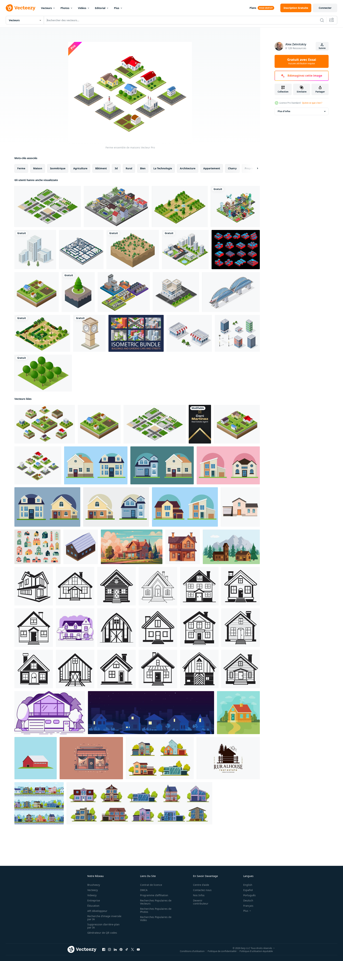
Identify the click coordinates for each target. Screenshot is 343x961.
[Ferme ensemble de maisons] (47, 206)
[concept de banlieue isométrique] (116, 206)
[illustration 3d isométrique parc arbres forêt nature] (43, 373)
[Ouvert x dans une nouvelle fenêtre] (132, 949)
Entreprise (93, 900)
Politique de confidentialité (222, 951)
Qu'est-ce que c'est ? (312, 102)
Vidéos (82, 8)
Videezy (92, 895)
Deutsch (248, 900)
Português (249, 895)
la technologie (162, 168)
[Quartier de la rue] (176, 292)
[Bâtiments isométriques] (81, 249)
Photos (64, 8)
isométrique (57, 168)
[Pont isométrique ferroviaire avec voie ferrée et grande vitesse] (231, 292)
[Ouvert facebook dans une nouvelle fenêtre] (103, 949)
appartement (211, 168)
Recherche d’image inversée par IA (104, 917)
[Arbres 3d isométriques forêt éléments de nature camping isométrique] (180, 206)
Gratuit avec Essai (301, 61)
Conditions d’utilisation (192, 951)
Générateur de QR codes (102, 932)
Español (248, 890)
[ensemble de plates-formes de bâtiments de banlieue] (124, 292)
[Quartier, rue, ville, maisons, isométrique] (189, 333)
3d (116, 168)
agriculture (80, 168)
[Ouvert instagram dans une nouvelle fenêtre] (109, 949)
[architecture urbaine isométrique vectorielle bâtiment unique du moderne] (35, 249)
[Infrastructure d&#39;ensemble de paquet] (136, 333)
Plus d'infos (284, 111)
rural (129, 168)
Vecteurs (46, 8)
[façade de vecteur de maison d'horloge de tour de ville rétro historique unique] (89, 333)
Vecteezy (92, 890)
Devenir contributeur (200, 902)
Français (248, 905)
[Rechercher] (322, 20)
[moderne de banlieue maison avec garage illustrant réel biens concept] (240, 507)
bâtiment (101, 168)
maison (37, 168)
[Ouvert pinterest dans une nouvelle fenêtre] (121, 949)
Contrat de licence (151, 885)
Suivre (322, 48)
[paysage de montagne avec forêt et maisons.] (231, 547)
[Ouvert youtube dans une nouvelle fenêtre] (138, 949)
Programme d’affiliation (154, 895)
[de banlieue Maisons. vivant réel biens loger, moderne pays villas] (160, 758)
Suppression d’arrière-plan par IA (103, 926)
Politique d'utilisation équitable (256, 951)
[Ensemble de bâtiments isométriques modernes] (237, 333)
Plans (253, 8)
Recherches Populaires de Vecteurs (155, 902)
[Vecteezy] (20, 8)
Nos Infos (199, 895)
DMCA (143, 890)
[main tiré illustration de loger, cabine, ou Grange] (33, 586)
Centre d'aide (201, 885)
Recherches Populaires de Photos (155, 910)
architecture (187, 168)
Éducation (93, 905)
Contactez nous (202, 890)
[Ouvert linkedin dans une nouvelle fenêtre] (115, 949)
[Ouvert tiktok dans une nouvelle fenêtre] (126, 949)
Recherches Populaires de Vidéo (155, 918)
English (247, 885)
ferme (21, 168)
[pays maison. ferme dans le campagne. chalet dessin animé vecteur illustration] (182, 547)
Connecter (325, 8)
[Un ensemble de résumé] (236, 249)
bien (142, 168)
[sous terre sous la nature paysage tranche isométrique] (132, 249)
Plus (116, 8)
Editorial (100, 8)
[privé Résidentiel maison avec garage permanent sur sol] (80, 547)
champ (232, 168)
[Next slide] (254, 168)
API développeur (97, 911)
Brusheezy (93, 885)
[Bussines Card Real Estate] (200, 424)
